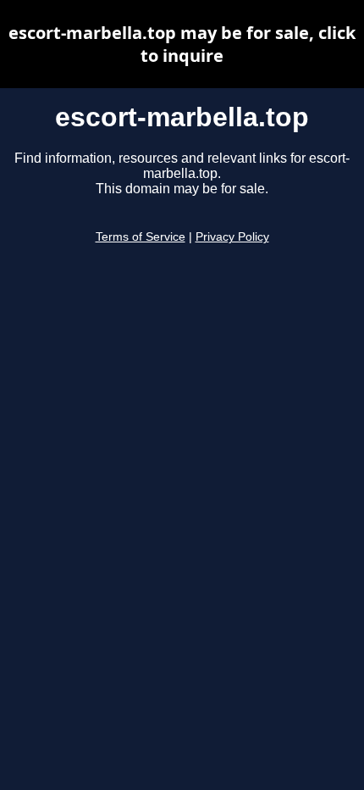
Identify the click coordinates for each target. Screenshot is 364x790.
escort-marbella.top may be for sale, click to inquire (182, 44)
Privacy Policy (232, 237)
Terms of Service (140, 237)
